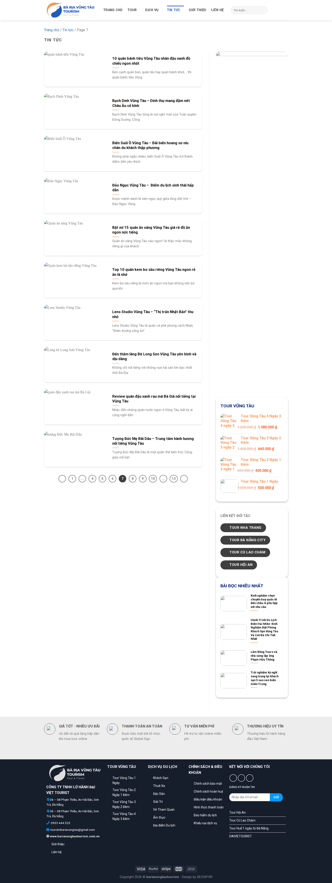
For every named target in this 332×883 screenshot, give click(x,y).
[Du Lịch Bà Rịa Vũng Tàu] (70, 10)
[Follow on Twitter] (279, 10)
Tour (132, 10)
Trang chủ (51, 30)
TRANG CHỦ (112, 10)
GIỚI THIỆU (197, 10)
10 (153, 479)
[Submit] (263, 10)
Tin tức (173, 10)
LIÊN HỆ (217, 10)
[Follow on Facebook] (273, 10)
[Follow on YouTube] (285, 10)
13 (174, 479)
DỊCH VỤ (151, 10)
